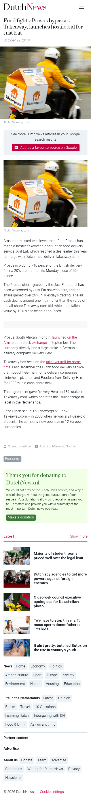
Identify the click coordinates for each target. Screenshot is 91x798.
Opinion (64, 698)
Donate (26, 760)
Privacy (74, 769)
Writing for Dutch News (45, 769)
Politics (56, 666)
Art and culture (16, 675)
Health (35, 684)
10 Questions (45, 707)
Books (10, 707)
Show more (78, 536)
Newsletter (13, 778)
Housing (52, 684)
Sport (37, 675)
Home (20, 666)
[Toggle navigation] (81, 7)
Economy (12, 459)
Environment (15, 684)
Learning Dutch (17, 716)
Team (42, 760)
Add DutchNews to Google (58, 446)
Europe (52, 675)
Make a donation (21, 517)
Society (68, 675)
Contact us (13, 769)
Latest (9, 536)
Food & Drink (15, 724)
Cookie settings (52, 792)
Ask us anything (42, 724)
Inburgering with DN (49, 716)
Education (72, 684)
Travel (25, 707)
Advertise (59, 760)
